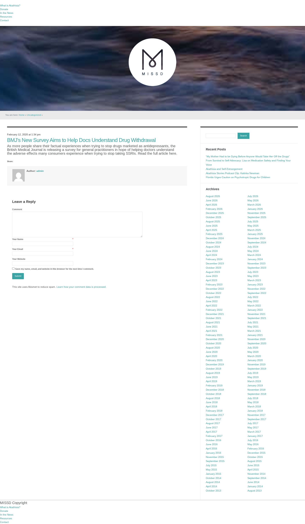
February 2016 (255, 448)
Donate (4, 9)
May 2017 (253, 427)
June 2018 (212, 402)
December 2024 (215, 238)
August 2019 (213, 372)
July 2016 (252, 440)
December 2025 (215, 213)
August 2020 (213, 347)
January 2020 (255, 360)
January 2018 (255, 410)
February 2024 (214, 259)
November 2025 (256, 213)
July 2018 (252, 398)
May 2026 (253, 200)
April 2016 (211, 448)
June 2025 (212, 225)
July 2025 (252, 221)
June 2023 (212, 276)
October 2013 (213, 490)
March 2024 (254, 255)
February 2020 (214, 360)
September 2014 (256, 478)
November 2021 (256, 314)
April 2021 (211, 330)
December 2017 (215, 415)
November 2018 (256, 389)
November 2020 (256, 339)
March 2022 (254, 305)
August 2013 (254, 490)
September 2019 (256, 368)
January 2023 (255, 284)
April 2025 (211, 230)
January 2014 (255, 486)
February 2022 (214, 309)
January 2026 (255, 208)
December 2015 (256, 452)
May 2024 (253, 251)
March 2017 (254, 431)
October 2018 (213, 394)
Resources (6, 16)
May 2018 (253, 402)
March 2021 (254, 330)
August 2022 (213, 297)
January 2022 (255, 309)
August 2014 (213, 482)
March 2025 (254, 230)
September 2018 (256, 394)
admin (40, 170)
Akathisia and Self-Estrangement (224, 169)
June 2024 (212, 251)
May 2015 (211, 469)
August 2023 (213, 272)
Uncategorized (34, 115)
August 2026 (213, 196)
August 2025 (213, 221)
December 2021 (215, 314)
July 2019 (252, 372)
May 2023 (253, 276)
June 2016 (212, 444)
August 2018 (213, 398)
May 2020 (253, 351)
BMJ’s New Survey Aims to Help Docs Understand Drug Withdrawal (81, 140)
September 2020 (256, 343)
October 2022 (213, 293)
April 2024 (211, 255)
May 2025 (253, 225)
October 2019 (213, 368)
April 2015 (253, 469)
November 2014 (256, 473)
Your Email (17, 249)
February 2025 (214, 234)
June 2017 (212, 427)
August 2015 (254, 461)
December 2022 (215, 288)
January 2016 (213, 452)
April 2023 (211, 280)
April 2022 (211, 305)
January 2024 (255, 259)
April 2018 (211, 406)
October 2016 (213, 440)
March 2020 (254, 356)
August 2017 (213, 423)
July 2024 (252, 246)
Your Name (17, 239)
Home (22, 115)
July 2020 (252, 347)
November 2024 (256, 238)
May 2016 (253, 444)
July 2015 (211, 465)
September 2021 (256, 318)
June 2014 (253, 482)
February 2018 (214, 410)
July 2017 (252, 423)
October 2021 (213, 318)
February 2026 (214, 208)
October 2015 (255, 457)
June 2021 (212, 326)
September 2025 (256, 217)
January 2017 (255, 436)
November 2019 (256, 364)
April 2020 (211, 356)
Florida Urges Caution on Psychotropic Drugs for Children (238, 177)
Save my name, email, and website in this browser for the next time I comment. (54, 269)
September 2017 (256, 419)
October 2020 (213, 343)
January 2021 (255, 335)
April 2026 (211, 204)
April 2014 (211, 486)
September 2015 (215, 461)
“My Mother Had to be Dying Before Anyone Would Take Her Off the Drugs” (248, 156)
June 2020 (212, 351)
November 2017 (256, 415)
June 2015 (253, 465)
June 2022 (212, 301)
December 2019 (215, 364)
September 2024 (256, 242)
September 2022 (256, 293)
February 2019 (214, 385)
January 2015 (213, 473)
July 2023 (252, 272)
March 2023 (254, 280)
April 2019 (211, 381)
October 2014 (213, 478)
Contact (4, 20)
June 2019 (212, 377)
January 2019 (255, 385)
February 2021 (214, 335)
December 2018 (215, 389)
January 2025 (255, 234)
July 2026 (252, 196)
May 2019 (253, 377)
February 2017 (214, 436)
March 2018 (254, 406)
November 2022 (256, 288)
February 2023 (214, 284)
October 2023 (213, 267)
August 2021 (213, 322)
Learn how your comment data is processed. (81, 286)
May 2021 (253, 326)
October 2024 (213, 242)
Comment (17, 209)
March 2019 (254, 381)
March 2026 (254, 204)
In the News (6, 12)
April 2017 (211, 431)
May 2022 (253, 301)
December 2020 (215, 339)
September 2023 (256, 267)
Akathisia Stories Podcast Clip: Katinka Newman (232, 173)
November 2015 (215, 457)
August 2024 (213, 246)
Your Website (18, 259)
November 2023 (256, 263)
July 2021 (252, 322)
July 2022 (252, 297)
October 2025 (213, 217)
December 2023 (215, 263)
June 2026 (212, 200)
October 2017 (213, 419)
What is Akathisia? (10, 5)
